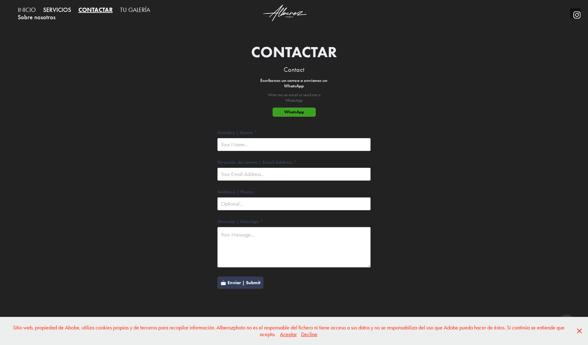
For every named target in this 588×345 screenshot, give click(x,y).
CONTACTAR (95, 9)
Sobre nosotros (36, 17)
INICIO (27, 9)
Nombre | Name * (237, 132)
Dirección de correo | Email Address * (256, 162)
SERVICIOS (57, 9)
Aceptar (288, 334)
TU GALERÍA (135, 9)
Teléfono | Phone (235, 192)
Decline (309, 334)
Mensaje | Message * (240, 221)
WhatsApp (294, 112)
